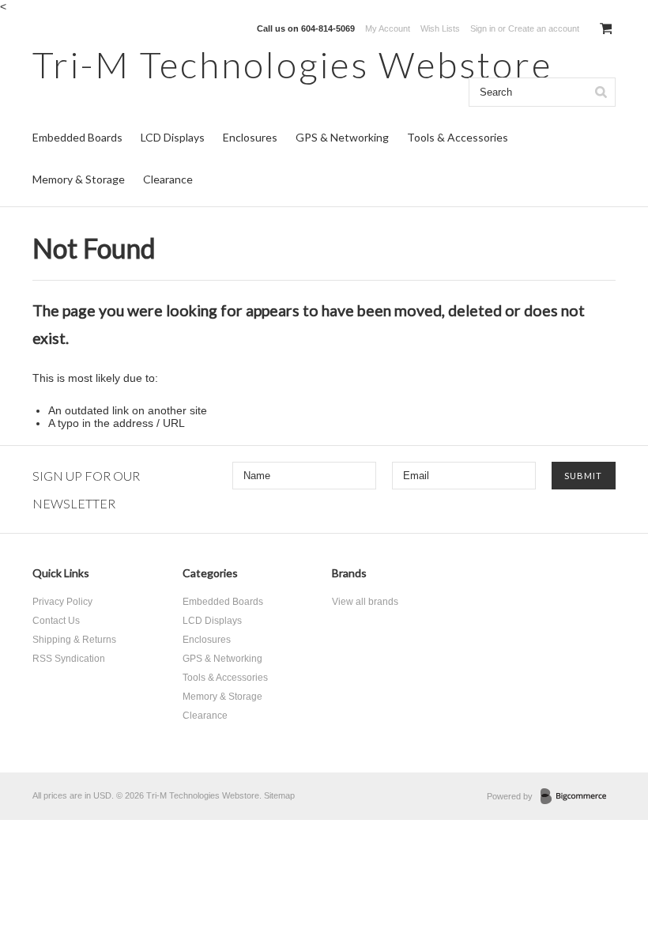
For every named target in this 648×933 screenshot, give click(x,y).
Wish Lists (440, 28)
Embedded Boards (77, 137)
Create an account (543, 28)
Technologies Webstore (292, 64)
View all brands (365, 601)
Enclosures (250, 137)
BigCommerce (578, 797)
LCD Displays (173, 137)
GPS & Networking (342, 137)
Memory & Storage (78, 179)
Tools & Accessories (457, 137)
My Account (387, 28)
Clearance (168, 179)
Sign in (482, 28)
